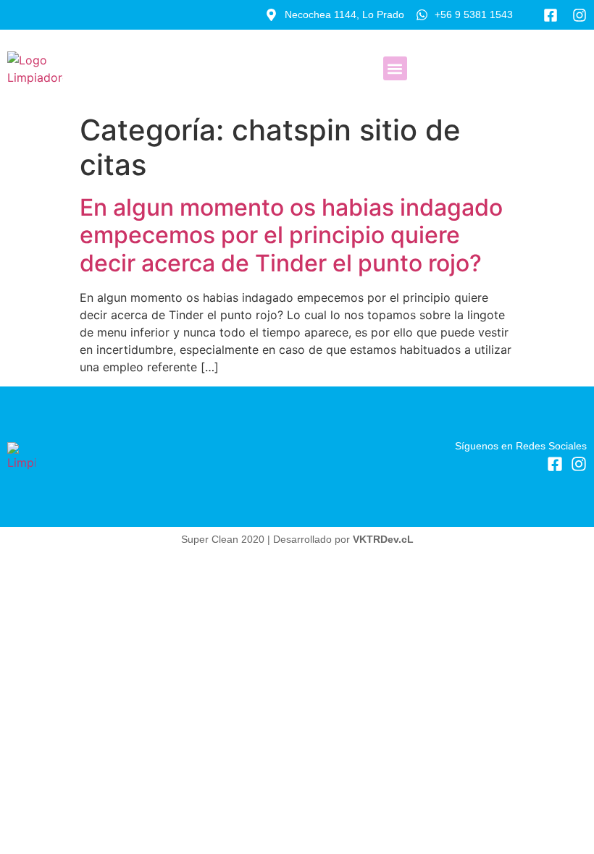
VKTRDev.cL (383, 539)
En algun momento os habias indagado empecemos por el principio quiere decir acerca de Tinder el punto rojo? (291, 235)
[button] (395, 68)
